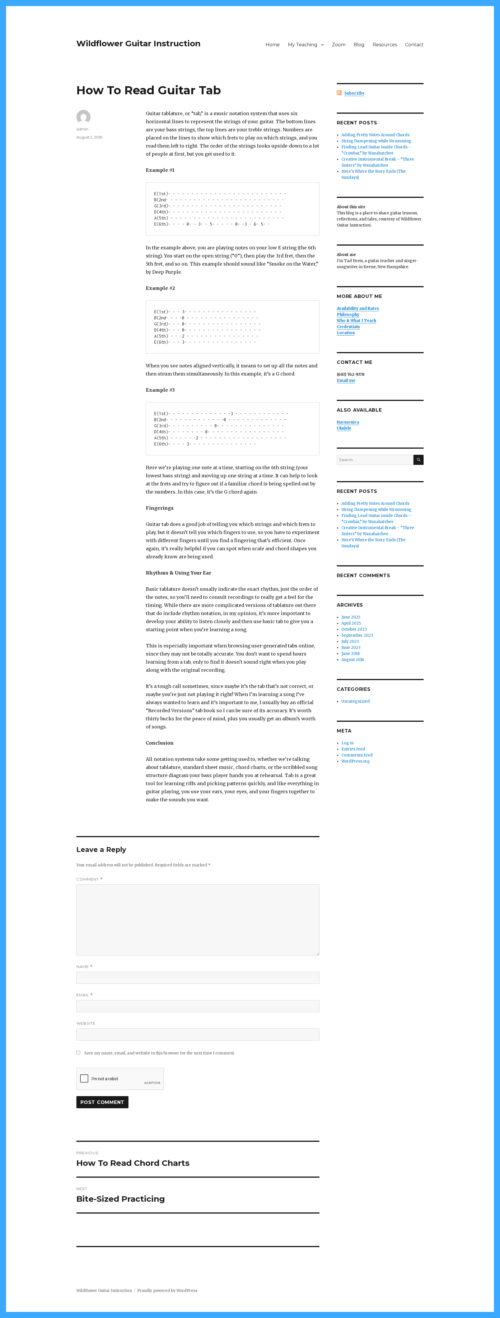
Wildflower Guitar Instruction (138, 43)
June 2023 (351, 647)
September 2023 (357, 635)
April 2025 (351, 623)
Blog (359, 44)
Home (273, 44)
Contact (414, 44)
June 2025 (350, 617)
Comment (89, 879)
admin (82, 129)
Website (85, 1023)
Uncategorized (355, 701)
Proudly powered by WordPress (167, 1290)
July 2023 (350, 641)
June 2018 (350, 653)
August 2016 (352, 659)
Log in (347, 743)
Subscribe (354, 93)
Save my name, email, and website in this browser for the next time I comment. (159, 1053)
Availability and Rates (358, 308)
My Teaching (302, 44)
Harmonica (348, 422)
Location (346, 332)
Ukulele (344, 428)
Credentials (348, 326)
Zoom (338, 44)
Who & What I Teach (356, 320)
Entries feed (353, 749)
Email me (346, 380)
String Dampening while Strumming (376, 141)
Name (84, 966)
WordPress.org (355, 761)
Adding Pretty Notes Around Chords (375, 134)
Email (84, 995)
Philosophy (348, 314)
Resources (385, 44)
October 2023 (354, 629)
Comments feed (357, 755)
